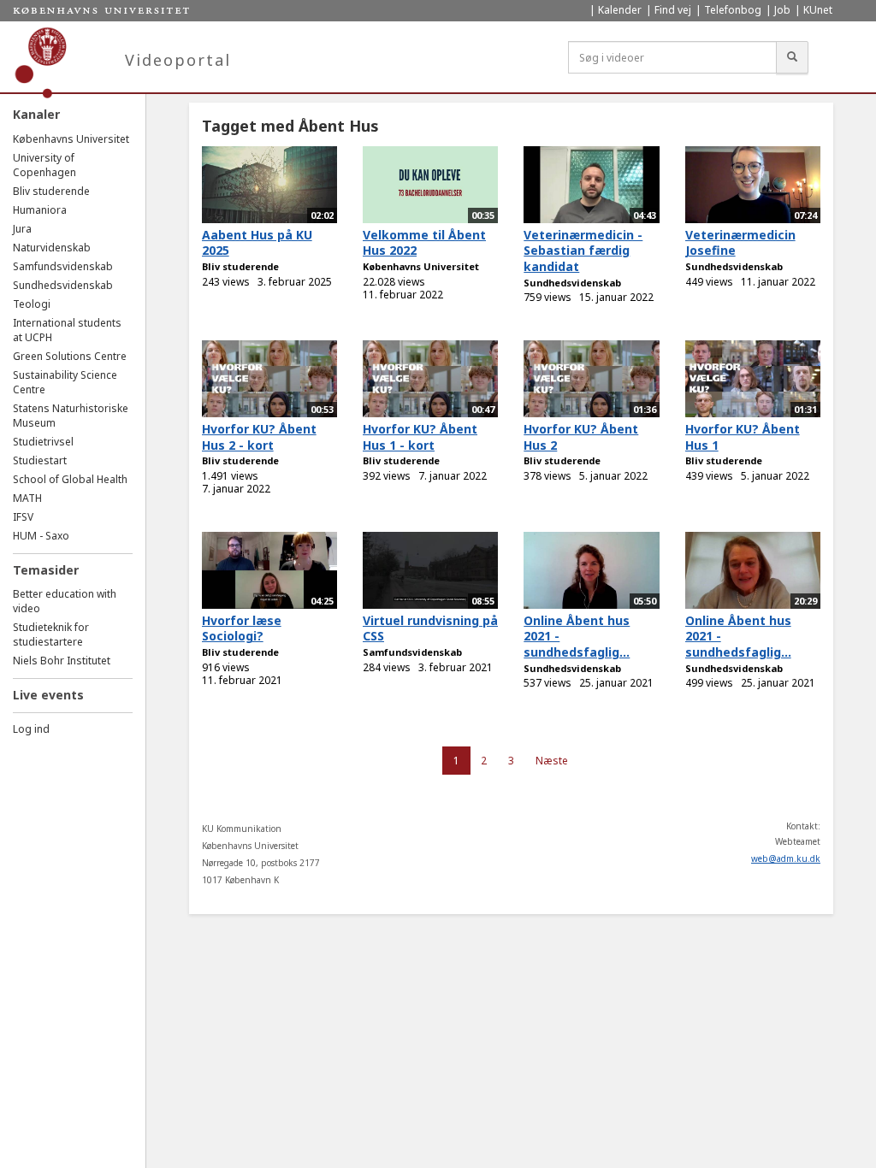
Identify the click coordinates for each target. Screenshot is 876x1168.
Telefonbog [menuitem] (732, 10)
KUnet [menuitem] (817, 10)
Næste (552, 760)
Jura (22, 228)
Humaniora (40, 210)
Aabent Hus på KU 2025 (257, 243)
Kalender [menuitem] (620, 10)
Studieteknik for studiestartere (51, 634)
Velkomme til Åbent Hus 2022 (424, 243)
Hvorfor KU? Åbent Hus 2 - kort (259, 437)
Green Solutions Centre (70, 356)
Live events (48, 695)
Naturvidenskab (52, 247)
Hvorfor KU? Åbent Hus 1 (742, 437)
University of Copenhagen (44, 165)
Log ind (31, 729)
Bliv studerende (51, 191)
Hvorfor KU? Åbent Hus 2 (581, 437)
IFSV (23, 517)
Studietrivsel (43, 441)
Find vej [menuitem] (672, 10)
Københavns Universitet (71, 139)
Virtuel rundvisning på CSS (430, 628)
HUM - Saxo (41, 535)
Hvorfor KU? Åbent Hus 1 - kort (420, 437)
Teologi (31, 304)
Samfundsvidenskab (63, 266)
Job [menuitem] (782, 10)
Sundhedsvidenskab (63, 285)
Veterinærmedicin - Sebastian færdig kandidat (583, 250)
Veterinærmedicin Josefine (740, 243)
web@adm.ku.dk (785, 858)
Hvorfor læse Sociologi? (241, 628)
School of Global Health (70, 479)
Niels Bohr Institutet (61, 660)
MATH (27, 498)
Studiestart (40, 460)
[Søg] (792, 57)
